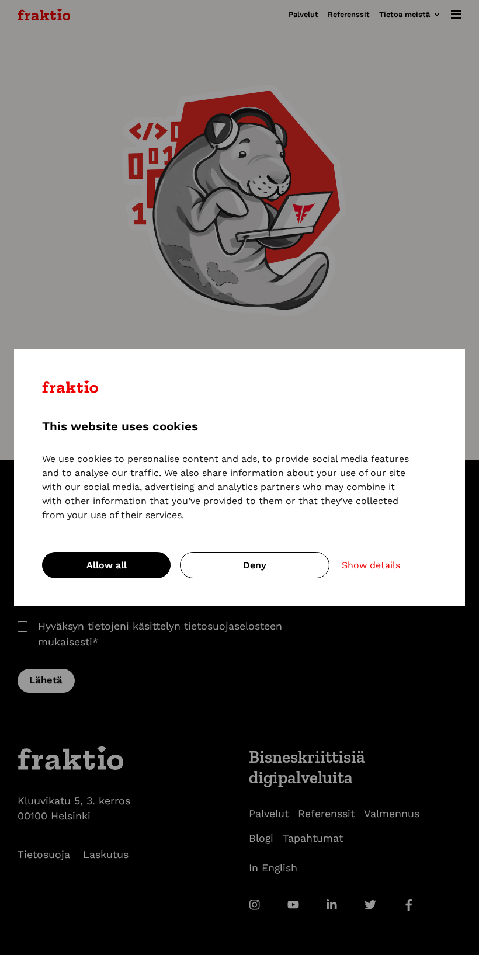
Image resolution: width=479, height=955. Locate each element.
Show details (371, 565)
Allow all (106, 565)
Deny (254, 565)
